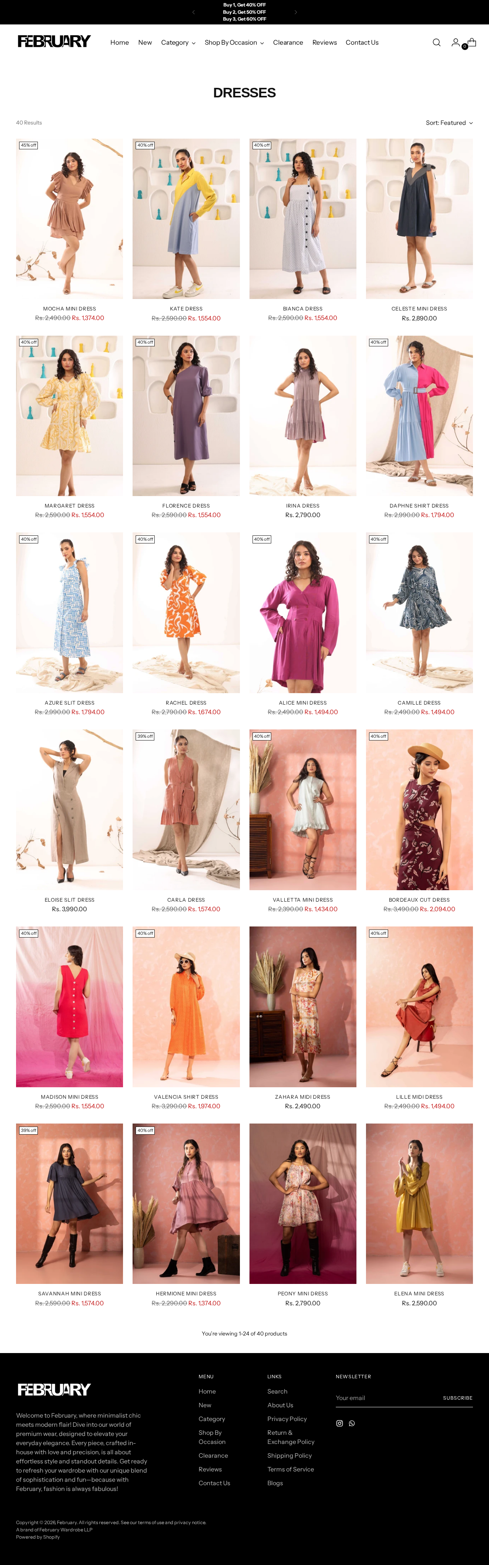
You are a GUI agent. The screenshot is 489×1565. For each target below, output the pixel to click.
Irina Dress (302, 506)
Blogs (275, 1483)
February (67, 1522)
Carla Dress (186, 900)
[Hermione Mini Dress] (186, 1204)
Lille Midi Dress (419, 1097)
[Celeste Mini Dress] (419, 219)
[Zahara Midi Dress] (302, 1006)
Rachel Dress (186, 703)
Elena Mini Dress (419, 1293)
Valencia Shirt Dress (186, 1097)
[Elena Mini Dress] (419, 1204)
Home (207, 1391)
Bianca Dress (303, 309)
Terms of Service (290, 1469)
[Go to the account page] (452, 42)
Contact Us (214, 1483)
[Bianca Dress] (302, 219)
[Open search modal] (436, 42)
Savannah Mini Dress (69, 1293)
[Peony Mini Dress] (302, 1204)
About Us (280, 1405)
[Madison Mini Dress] (69, 1006)
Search (277, 1391)
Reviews (210, 1469)
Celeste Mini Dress (419, 309)
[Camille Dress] (419, 612)
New (205, 1405)
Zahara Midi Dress (302, 1097)
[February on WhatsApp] (352, 1424)
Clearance (213, 1455)
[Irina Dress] (302, 416)
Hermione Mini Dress (186, 1293)
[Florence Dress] (186, 416)
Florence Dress (186, 506)
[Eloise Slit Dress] (69, 809)
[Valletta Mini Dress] (302, 809)
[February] (54, 42)
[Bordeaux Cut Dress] (419, 809)
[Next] (295, 12)
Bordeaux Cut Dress (419, 900)
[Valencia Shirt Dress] (186, 1006)
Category (212, 1419)
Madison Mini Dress (70, 1097)
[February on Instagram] (340, 1424)
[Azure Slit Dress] (69, 612)
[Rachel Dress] (186, 612)
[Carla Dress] (186, 809)
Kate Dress (186, 309)
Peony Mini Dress (303, 1293)
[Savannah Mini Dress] (69, 1204)
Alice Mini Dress (303, 703)
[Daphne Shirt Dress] (419, 416)
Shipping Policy (289, 1455)
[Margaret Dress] (69, 416)
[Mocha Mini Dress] (69, 219)
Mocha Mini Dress (69, 309)
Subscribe (458, 1398)
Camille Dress (419, 703)
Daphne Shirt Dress (419, 506)
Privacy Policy (287, 1419)
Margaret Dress (70, 506)
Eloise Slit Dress (70, 900)
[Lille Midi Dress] (419, 1006)
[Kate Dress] (186, 219)
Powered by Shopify (38, 1537)
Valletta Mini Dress (303, 900)
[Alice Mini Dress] (302, 612)
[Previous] (193, 12)
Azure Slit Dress (70, 703)
